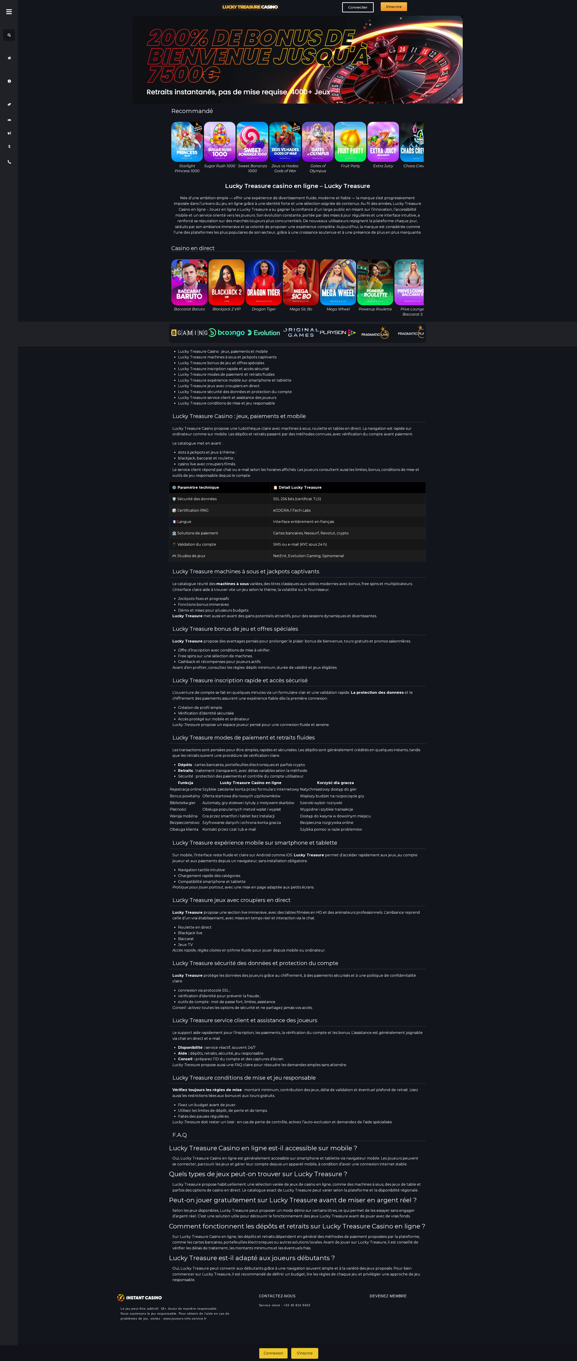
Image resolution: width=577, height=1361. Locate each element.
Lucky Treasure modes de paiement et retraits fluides (226, 374)
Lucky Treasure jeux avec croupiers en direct (219, 386)
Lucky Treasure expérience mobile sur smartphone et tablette (234, 380)
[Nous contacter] (9, 162)
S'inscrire (305, 1353)
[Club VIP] (9, 104)
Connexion (273, 1353)
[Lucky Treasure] (9, 58)
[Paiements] (9, 146)
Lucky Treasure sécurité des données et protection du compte (235, 392)
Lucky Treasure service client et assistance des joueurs (227, 398)
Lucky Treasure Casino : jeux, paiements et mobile (223, 351)
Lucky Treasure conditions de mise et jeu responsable (226, 403)
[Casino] (9, 120)
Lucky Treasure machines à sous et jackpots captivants (227, 357)
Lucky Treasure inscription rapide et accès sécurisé (223, 369)
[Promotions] (9, 133)
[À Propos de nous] (9, 81)
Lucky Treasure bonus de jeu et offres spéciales (221, 363)
